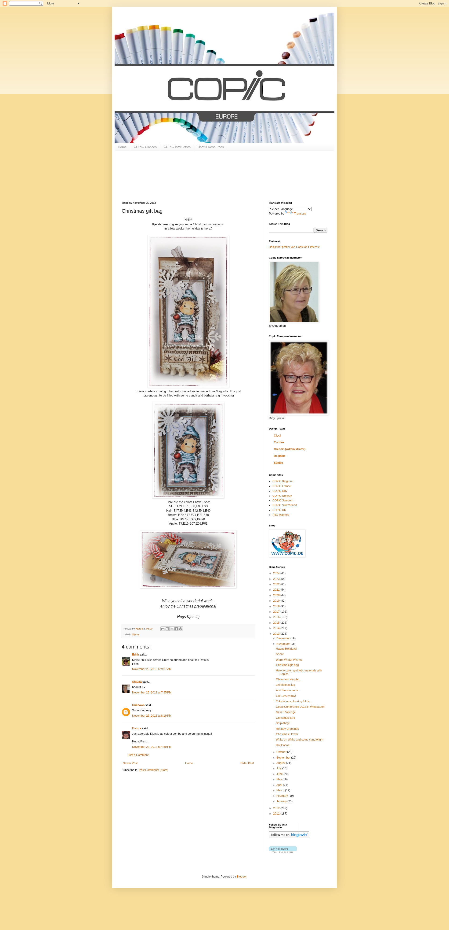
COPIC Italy (279, 491)
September (283, 757)
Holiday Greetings (287, 728)
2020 (276, 595)
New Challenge (286, 712)
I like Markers (280, 514)
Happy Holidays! (286, 648)
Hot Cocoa (283, 745)
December (283, 638)
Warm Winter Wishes (289, 659)
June (279, 774)
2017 (276, 611)
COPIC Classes (145, 147)
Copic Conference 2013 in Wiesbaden (300, 706)
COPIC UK (279, 510)
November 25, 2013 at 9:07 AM (151, 669)
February (282, 795)
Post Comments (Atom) (153, 770)
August (281, 763)
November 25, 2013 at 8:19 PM (151, 715)
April (279, 785)
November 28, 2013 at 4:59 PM (151, 746)
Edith (135, 654)
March (280, 790)
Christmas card (285, 717)
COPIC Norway (282, 495)
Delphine (280, 456)
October (281, 752)
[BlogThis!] (167, 628)
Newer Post (130, 763)
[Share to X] (171, 628)
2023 (276, 579)
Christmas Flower (287, 734)
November (283, 643)
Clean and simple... (288, 679)
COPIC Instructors (177, 147)
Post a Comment (137, 755)
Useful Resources (211, 147)
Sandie (278, 462)
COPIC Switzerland (284, 505)
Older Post (247, 763)
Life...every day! (286, 695)
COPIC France (281, 486)
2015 (276, 622)
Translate (300, 213)
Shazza (137, 681)
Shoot (279, 654)
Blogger (241, 876)
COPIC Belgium (282, 481)
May (279, 779)
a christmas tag (285, 684)
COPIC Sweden (282, 500)
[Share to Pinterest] (180, 628)
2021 (276, 589)
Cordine (279, 442)
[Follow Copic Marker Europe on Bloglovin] (289, 837)
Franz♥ (136, 728)
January (281, 801)
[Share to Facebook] (176, 628)
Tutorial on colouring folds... (293, 701)
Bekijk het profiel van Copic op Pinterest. (294, 247)
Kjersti (135, 634)
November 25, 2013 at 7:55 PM (151, 692)
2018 (276, 606)
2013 (276, 633)
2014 (276, 628)
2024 (276, 573)
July (279, 768)
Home (122, 147)
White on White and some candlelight (299, 739)
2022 (276, 584)
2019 (276, 600)
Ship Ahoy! (283, 723)
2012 (276, 808)
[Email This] (162, 628)
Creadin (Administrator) (289, 449)
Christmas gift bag (287, 665)
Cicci (277, 435)
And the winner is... (288, 690)
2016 (276, 617)
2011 (276, 813)
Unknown (138, 705)
